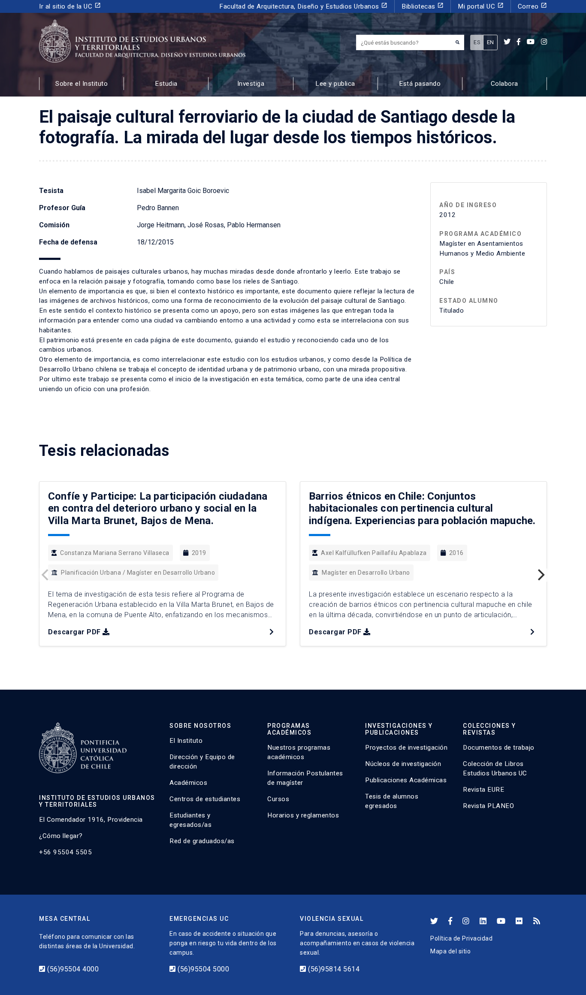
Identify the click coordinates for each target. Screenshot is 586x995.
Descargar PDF (74, 632)
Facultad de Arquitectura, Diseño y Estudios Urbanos (303, 6)
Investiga (251, 83)
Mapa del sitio (450, 951)
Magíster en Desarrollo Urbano (366, 572)
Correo (532, 6)
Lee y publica (335, 83)
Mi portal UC (481, 6)
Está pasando (420, 83)
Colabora (504, 83)
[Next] (540, 575)
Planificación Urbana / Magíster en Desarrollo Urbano (138, 572)
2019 (199, 552)
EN (490, 42)
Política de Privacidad (461, 938)
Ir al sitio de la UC (70, 6)
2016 (456, 552)
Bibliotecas (423, 6)
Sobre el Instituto (81, 83)
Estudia (166, 83)
